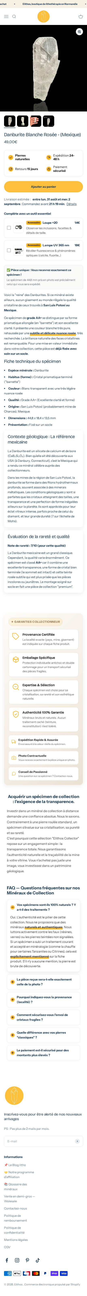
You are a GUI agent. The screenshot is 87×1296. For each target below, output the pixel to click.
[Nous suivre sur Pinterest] (27, 1260)
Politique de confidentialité (14, 1230)
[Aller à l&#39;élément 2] (22, 121)
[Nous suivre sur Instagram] (17, 1260)
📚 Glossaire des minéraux (15, 1186)
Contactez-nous (15, 1208)
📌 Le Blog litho (15, 1165)
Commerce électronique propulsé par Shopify (52, 1284)
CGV (7, 1247)
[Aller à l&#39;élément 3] (35, 121)
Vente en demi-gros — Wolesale (19, 1198)
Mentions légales (16, 1240)
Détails (71, 204)
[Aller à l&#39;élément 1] (9, 121)
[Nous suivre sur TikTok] (37, 1260)
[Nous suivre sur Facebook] (7, 1260)
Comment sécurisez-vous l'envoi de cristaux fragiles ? (42, 1017)
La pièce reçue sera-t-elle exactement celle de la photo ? (44, 981)
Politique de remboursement (15, 1218)
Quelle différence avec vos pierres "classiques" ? (41, 1035)
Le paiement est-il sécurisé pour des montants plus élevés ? (43, 1052)
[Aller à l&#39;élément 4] (48, 121)
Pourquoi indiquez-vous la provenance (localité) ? (44, 999)
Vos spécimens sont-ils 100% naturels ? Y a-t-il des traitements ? (46, 907)
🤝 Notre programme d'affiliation (19, 1174)
